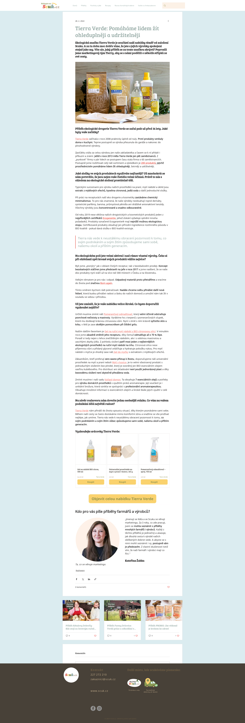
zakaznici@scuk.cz (103, 679)
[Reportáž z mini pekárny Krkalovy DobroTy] (81, 610)
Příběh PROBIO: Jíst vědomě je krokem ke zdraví (163, 627)
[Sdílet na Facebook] (76, 579)
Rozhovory (80, 570)
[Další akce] (168, 20)
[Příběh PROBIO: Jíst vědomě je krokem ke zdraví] (163, 610)
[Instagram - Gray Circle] (99, 708)
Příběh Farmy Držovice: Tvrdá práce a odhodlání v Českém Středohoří (120, 627)
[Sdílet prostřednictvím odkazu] (95, 579)
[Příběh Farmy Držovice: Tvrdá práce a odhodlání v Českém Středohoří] (122, 610)
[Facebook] (93, 708)
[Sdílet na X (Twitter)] (83, 579)
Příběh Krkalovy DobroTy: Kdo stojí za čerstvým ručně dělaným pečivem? (80, 627)
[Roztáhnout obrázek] (103, 436)
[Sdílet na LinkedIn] (89, 579)
